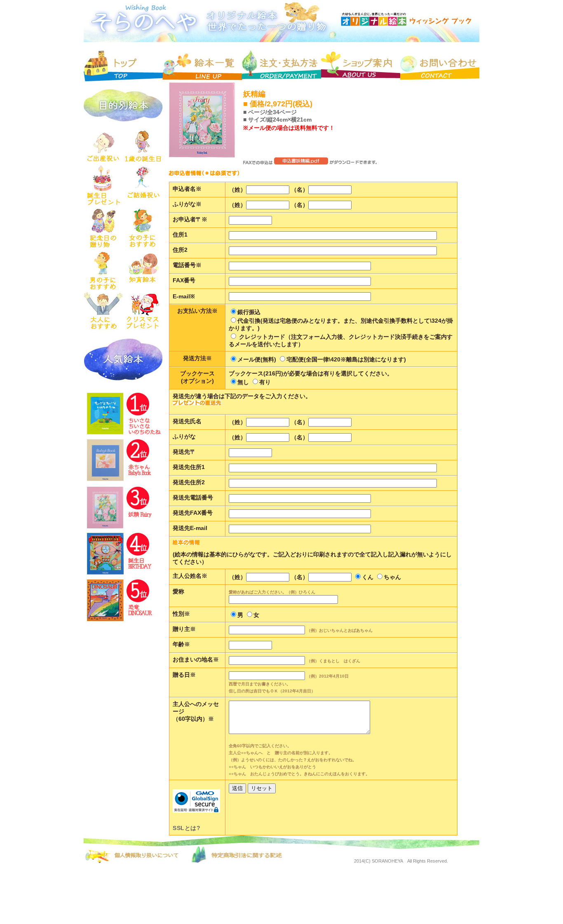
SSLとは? (186, 828)
